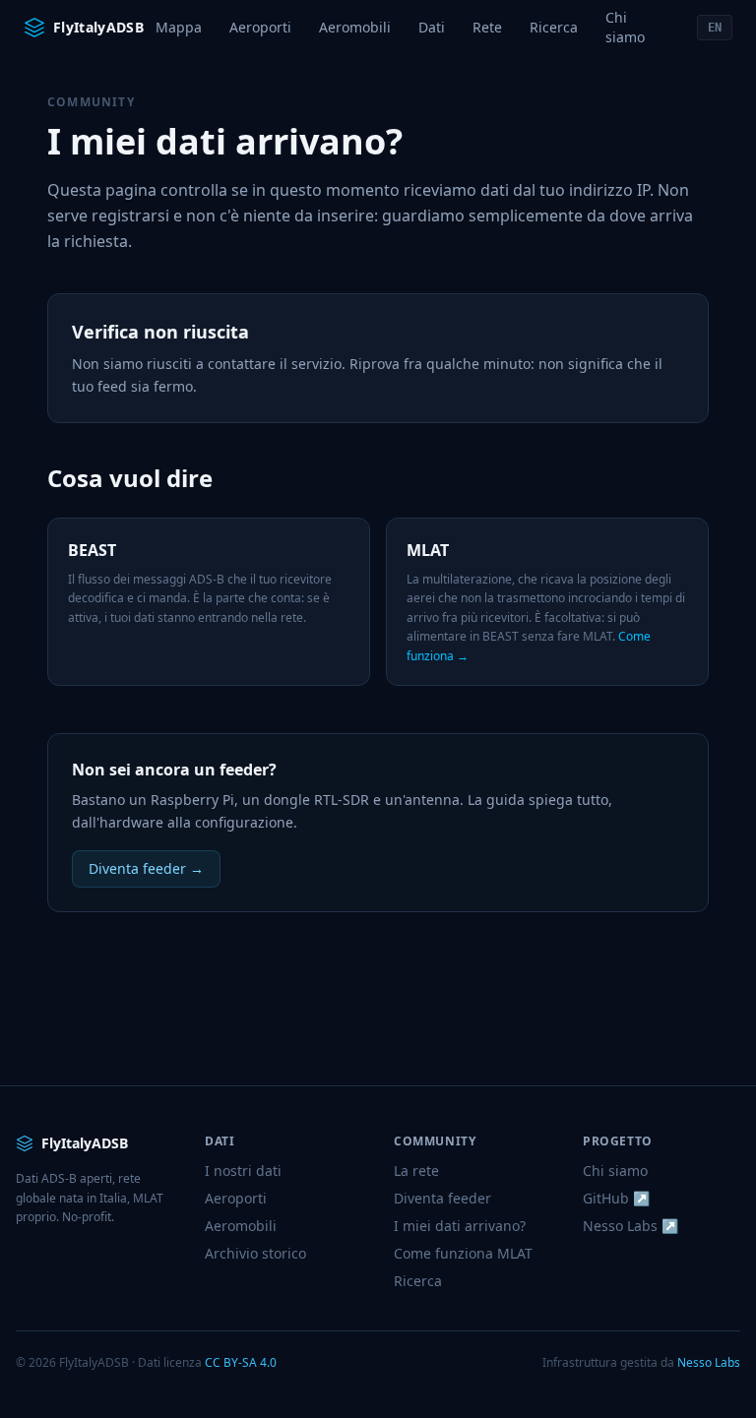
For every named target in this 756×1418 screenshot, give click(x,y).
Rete (487, 27)
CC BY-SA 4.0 (241, 1362)
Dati (431, 27)
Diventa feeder (442, 1198)
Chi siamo (625, 27)
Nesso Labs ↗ (630, 1225)
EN (715, 27)
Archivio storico (255, 1253)
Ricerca (554, 27)
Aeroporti (260, 27)
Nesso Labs (708, 1362)
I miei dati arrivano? (460, 1225)
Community (91, 101)
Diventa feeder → (146, 868)
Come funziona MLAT (463, 1253)
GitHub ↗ (616, 1198)
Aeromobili (355, 27)
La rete (416, 1170)
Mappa (179, 27)
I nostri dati (243, 1170)
